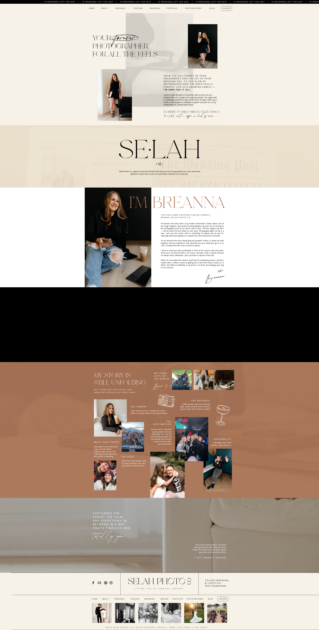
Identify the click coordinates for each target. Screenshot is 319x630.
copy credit (201, 627)
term (171, 627)
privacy (162, 627)
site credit (184, 627)
